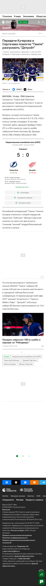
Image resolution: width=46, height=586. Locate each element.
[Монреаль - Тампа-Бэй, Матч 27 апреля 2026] (12, 172)
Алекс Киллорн (15, 177)
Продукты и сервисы (34, 500)
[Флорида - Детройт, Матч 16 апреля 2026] (35, 172)
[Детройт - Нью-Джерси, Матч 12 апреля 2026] (32, 172)
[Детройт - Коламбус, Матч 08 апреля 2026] (29, 172)
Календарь (25, 192)
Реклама (19, 500)
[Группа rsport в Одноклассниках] (34, 482)
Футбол (5, 496)
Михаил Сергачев (26, 364)
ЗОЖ (38, 496)
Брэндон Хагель (15, 181)
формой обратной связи (24, 556)
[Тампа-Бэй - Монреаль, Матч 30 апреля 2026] (13, 172)
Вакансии (6, 509)
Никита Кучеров (10, 364)
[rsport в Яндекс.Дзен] (16, 482)
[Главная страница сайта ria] (2, 22)
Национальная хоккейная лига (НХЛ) (23, 142)
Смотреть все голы (22, 187)
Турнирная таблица (24, 198)
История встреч (25, 203)
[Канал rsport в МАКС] (6, 482)
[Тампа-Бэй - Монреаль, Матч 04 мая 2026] (16, 172)
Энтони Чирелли (10, 179)
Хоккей (6, 356)
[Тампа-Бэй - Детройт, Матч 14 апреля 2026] (33, 172)
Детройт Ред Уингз (30, 360)
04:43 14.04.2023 (8, 34)
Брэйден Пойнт (10, 183)
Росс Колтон (21, 179)
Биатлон (30, 496)
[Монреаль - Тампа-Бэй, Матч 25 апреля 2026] (10, 172)
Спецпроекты (8, 500)
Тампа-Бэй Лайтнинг (12, 360)
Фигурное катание (18, 496)
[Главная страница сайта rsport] (14, 22)
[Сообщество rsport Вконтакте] (25, 482)
